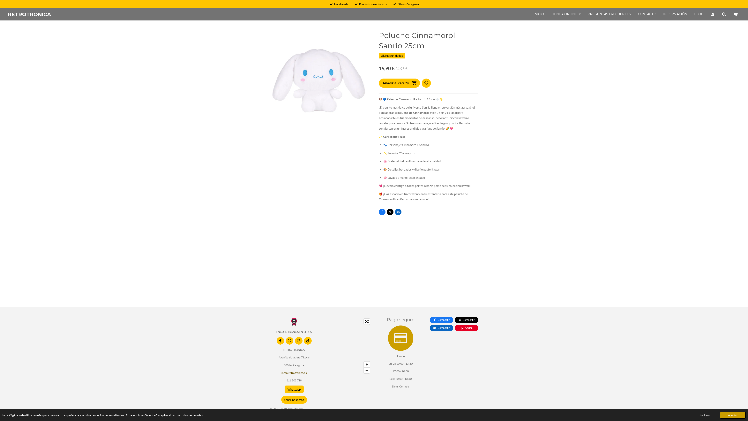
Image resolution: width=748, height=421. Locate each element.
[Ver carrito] (735, 14)
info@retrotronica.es (294, 372)
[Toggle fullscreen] (367, 322)
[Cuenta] (712, 14)
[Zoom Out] (367, 370)
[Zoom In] (367, 364)
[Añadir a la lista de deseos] (426, 83)
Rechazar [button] (705, 415)
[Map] (347, 346)
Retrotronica (29, 14)
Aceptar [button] (732, 415)
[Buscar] (724, 14)
